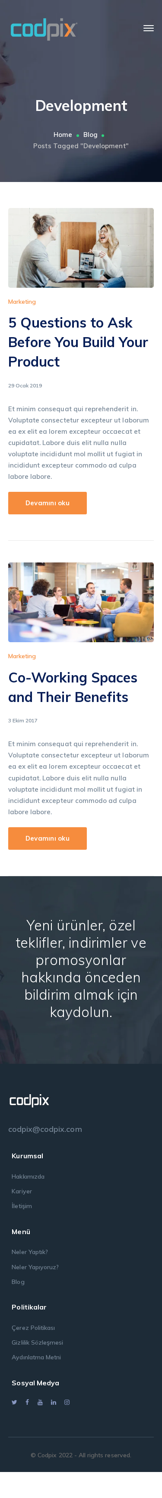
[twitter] (14, 1402)
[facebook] (27, 1402)
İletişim (22, 1206)
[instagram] (67, 1402)
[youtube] (40, 1402)
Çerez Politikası (33, 1328)
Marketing (22, 301)
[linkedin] (53, 1402)
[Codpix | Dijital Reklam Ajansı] (44, 27)
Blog (90, 134)
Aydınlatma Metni (36, 1357)
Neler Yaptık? (30, 1252)
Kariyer (22, 1191)
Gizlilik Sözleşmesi (37, 1342)
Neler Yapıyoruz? (35, 1267)
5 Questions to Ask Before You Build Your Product (78, 342)
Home (63, 134)
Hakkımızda (28, 1176)
